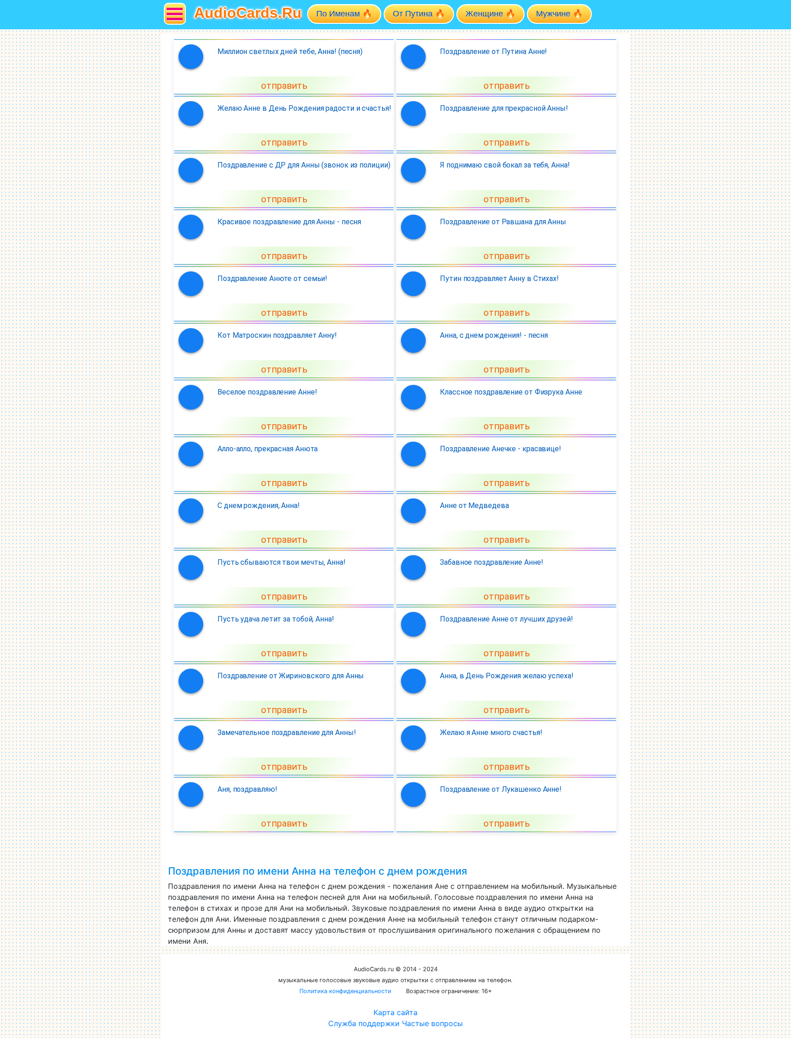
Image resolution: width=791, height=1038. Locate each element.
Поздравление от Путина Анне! (493, 51)
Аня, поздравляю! (247, 789)
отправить (284, 85)
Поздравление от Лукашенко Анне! (501, 789)
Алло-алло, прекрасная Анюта (267, 448)
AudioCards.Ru (248, 13)
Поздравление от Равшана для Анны (503, 221)
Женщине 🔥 (490, 13)
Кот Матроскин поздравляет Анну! (277, 335)
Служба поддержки (364, 1023)
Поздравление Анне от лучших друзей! (506, 619)
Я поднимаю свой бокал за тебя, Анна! (504, 165)
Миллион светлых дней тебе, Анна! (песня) (290, 51)
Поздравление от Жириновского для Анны (290, 675)
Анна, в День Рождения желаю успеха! (507, 675)
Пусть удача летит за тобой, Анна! (275, 619)
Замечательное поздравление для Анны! (286, 732)
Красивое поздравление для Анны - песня (289, 221)
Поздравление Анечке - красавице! (500, 448)
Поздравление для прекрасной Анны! (504, 108)
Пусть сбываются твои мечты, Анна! (281, 562)
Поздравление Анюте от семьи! (272, 278)
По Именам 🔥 (344, 13)
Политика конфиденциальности (345, 991)
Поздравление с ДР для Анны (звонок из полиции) (303, 165)
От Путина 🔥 (419, 13)
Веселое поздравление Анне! (267, 392)
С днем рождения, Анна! (258, 505)
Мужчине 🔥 (559, 13)
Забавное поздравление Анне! (491, 562)
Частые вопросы (432, 1023)
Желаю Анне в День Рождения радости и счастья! (304, 108)
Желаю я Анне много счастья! (491, 732)
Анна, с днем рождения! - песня (494, 335)
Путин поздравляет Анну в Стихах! (499, 278)
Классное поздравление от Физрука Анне (511, 392)
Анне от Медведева (474, 505)
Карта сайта (395, 1012)
